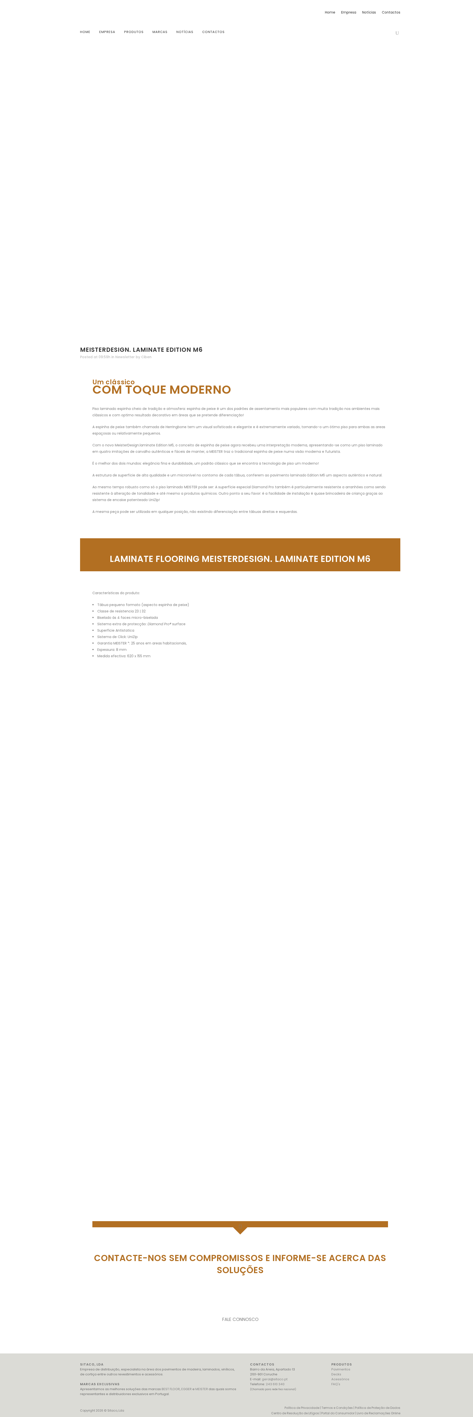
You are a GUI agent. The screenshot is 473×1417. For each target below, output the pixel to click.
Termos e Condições (337, 1408)
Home (330, 12)
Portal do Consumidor (338, 1413)
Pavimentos (340, 1369)
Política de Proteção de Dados (377, 1408)
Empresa (348, 12)
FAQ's (335, 1384)
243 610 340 (275, 1384)
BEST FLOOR (171, 1389)
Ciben (146, 356)
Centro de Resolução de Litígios (295, 1413)
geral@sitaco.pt (274, 1379)
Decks (336, 1374)
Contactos (391, 12)
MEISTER (201, 1389)
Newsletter (125, 356)
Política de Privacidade (302, 1408)
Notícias (369, 12)
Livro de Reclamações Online (378, 1413)
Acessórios (340, 1379)
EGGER (186, 1389)
